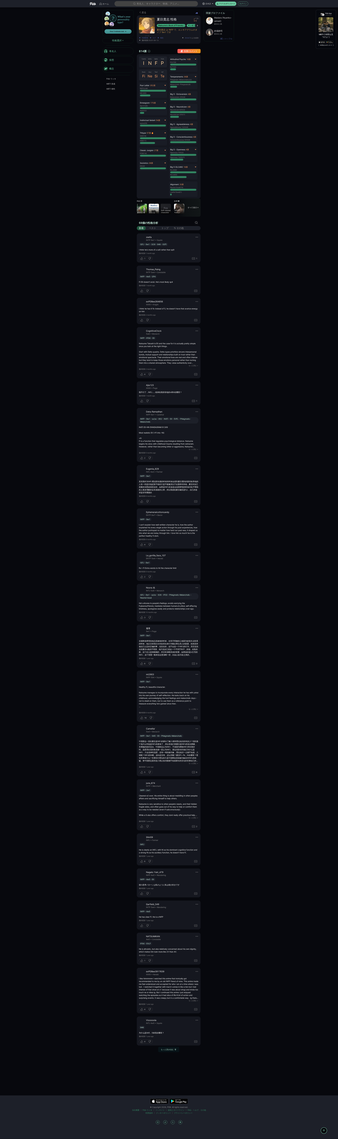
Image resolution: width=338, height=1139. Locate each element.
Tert (156, 72)
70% (162, 59)
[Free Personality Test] (118, 23)
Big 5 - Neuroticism (178, 107)
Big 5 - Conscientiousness (181, 137)
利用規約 (149, 1113)
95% (150, 59)
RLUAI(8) (173, 170)
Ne (150, 76)
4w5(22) (143, 111)
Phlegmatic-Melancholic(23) (181, 80)
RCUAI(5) (173, 175)
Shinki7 (188, 38)
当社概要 (135, 1110)
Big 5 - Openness (177, 149)
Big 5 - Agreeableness (179, 124)
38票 (151, 163)
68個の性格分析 (148, 222)
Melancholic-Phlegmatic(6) (180, 84)
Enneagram (145, 103)
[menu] (118, 60)
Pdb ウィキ (111, 79)
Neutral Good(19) (176, 187)
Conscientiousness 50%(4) (180, 140)
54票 (158, 120)
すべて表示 (192, 207)
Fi (143, 76)
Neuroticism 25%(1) (177, 115)
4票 (189, 94)
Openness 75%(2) (177, 153)
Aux (150, 72)
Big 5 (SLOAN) (176, 167)
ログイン (243, 4)
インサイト (160, 1110)
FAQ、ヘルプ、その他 (197, 1110)
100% (143, 59)
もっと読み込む (167, 1049)
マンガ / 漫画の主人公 (153, 211)
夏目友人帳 (141, 212)
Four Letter (144, 85)
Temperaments (176, 77)
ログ (154, 38)
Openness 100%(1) (177, 157)
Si (156, 76)
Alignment (174, 184)
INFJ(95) (143, 93)
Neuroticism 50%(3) (177, 110)
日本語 (208, 4)
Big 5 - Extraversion (178, 94)
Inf (162, 72)
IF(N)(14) (143, 153)
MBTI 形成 (110, 84)
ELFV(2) (173, 67)
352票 (152, 85)
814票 (143, 51)
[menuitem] (118, 51)
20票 (181, 184)
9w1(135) (144, 106)
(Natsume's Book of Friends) (171, 25)
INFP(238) (144, 88)
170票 (153, 103)
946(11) (143, 141)
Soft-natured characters (165, 211)
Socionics (144, 163)
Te (162, 76)
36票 (186, 77)
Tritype (143, 133)
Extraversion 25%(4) (177, 97)
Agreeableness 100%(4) (179, 127)
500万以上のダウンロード (326, 45)
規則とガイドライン (176, 1110)
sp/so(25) (143, 123)
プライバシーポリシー (183, 1113)
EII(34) (142, 166)
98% (156, 59)
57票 (149, 133)
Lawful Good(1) (176, 192)
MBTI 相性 (110, 89)
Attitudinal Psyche (178, 59)
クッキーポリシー (163, 1113)
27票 (156, 150)
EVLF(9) (173, 62)
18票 (188, 59)
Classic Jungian (146, 150)
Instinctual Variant (147, 120)
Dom (143, 72)
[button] (183, 96)
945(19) (143, 136)
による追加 (191, 38)
